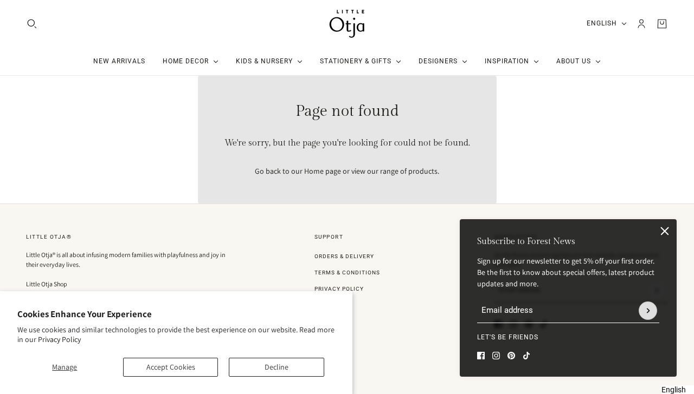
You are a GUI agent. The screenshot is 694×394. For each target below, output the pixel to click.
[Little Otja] (347, 23)
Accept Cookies (170, 367)
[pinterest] (511, 356)
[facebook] (481, 356)
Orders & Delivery (344, 256)
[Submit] (648, 310)
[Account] (641, 24)
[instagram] (496, 356)
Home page (322, 171)
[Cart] (662, 24)
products (423, 171)
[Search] (32, 24)
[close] (664, 231)
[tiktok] (526, 356)
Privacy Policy (59, 339)
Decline (276, 367)
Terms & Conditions (347, 272)
